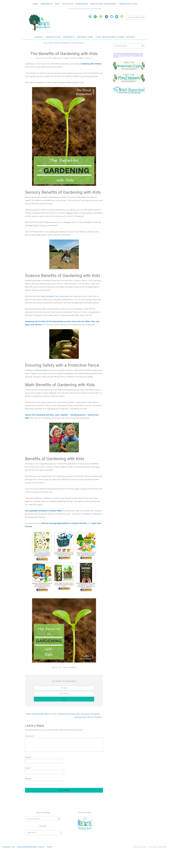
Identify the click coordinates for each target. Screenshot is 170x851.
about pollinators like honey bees (54, 296)
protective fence (41, 370)
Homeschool (57, 58)
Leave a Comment (69, 667)
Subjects (88, 58)
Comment (30, 736)
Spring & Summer (77, 58)
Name (28, 757)
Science (66, 58)
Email (28, 768)
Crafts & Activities (43, 58)
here (100, 8)
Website (28, 779)
